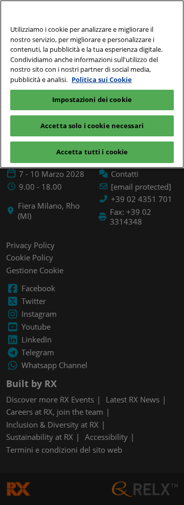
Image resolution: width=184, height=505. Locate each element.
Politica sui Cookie (102, 79)
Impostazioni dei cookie (92, 99)
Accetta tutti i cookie (92, 151)
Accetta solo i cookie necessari (92, 125)
